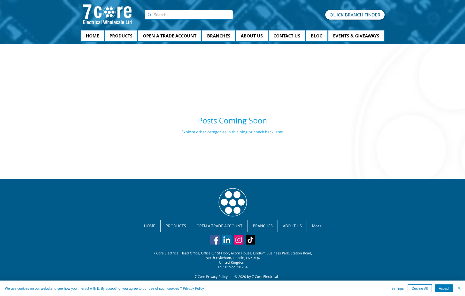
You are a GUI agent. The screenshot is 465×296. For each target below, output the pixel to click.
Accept (444, 288)
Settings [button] (397, 288)
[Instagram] (238, 240)
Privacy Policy (193, 288)
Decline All (420, 288)
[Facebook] (215, 240)
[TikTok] (250, 240)
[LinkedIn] (227, 240)
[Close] (459, 288)
